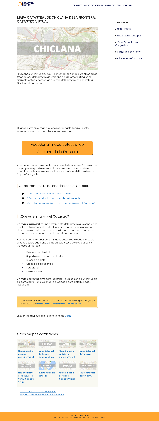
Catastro (110, 5)
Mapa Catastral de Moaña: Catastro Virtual (67, 375)
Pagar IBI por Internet (129, 51)
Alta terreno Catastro (129, 58)
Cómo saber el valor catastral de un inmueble (53, 198)
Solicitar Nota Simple (129, 35)
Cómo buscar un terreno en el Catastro (49, 193)
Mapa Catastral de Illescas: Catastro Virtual (46, 354)
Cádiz (68, 315)
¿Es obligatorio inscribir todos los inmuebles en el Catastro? (61, 203)
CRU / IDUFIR (124, 29)
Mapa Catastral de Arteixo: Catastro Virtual (67, 354)
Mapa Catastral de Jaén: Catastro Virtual (26, 354)
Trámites (77, 5)
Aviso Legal (84, 415)
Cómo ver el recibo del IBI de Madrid (38, 391)
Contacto (74, 415)
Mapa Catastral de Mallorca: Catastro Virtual (42, 394)
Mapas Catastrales (93, 5)
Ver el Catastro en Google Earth (126, 44)
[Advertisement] (57, 104)
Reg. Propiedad (124, 5)
